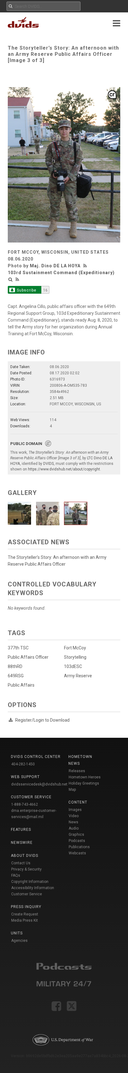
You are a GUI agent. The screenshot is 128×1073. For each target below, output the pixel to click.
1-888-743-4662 (24, 804)
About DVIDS (24, 855)
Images (75, 810)
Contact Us (20, 863)
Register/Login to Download (42, 720)
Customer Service (26, 894)
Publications (79, 847)
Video (74, 816)
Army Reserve (78, 675)
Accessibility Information (32, 888)
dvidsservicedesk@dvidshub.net (39, 784)
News (73, 822)
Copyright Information (29, 881)
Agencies (19, 940)
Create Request (24, 914)
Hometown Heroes (85, 777)
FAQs (15, 875)
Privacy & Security (26, 869)
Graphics (76, 834)
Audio (74, 828)
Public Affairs (21, 685)
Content (77, 802)
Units (17, 933)
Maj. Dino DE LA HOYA (55, 265)
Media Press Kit (24, 920)
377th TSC (18, 647)
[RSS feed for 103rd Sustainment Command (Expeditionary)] (17, 279)
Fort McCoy (75, 647)
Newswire (22, 842)
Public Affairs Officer (28, 657)
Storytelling (75, 657)
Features (21, 829)
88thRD (15, 666)
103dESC (73, 666)
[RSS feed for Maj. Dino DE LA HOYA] (85, 265)
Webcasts (77, 853)
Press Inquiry (26, 907)
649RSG (16, 675)
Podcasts (77, 841)
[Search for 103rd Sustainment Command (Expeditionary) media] (10, 279)
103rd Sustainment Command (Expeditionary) (61, 272)
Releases (77, 771)
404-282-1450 (23, 764)
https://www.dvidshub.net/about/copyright (64, 469)
